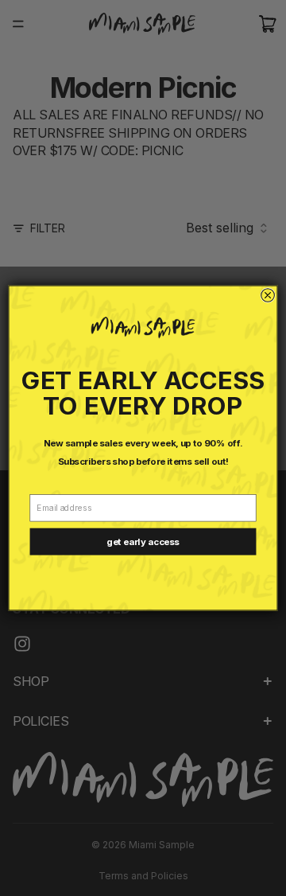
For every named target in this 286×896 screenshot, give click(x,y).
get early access (142, 541)
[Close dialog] (268, 295)
